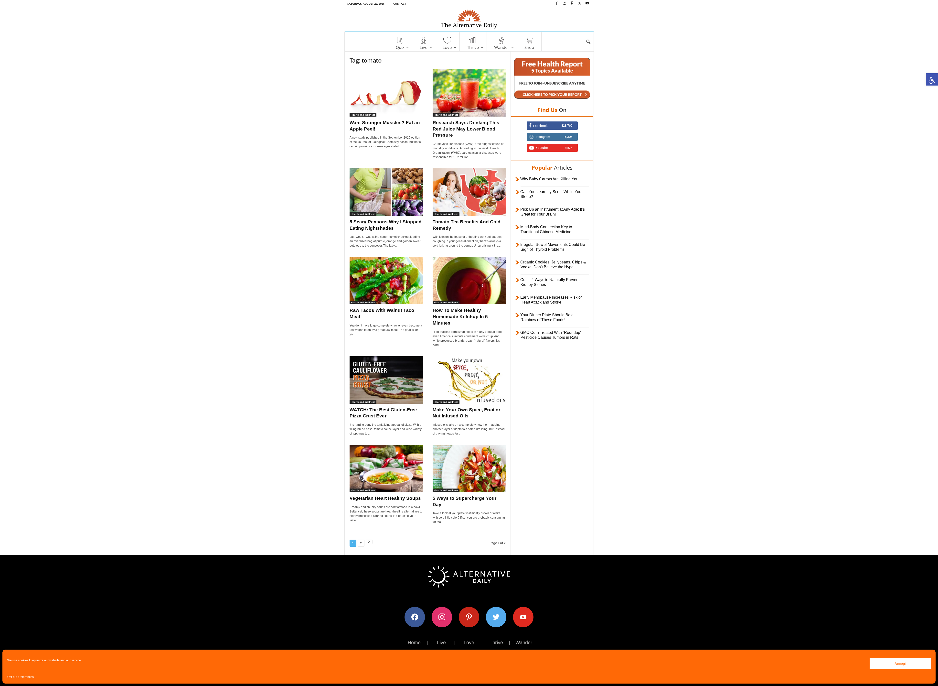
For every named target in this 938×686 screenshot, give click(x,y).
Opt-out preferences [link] (20, 677)
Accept (900, 664)
